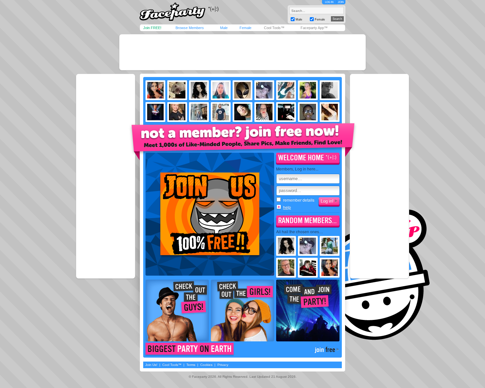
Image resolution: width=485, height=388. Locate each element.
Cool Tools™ (274, 28)
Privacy (222, 365)
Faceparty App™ (314, 28)
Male (224, 28)
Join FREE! (152, 28)
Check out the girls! (242, 310)
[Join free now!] (243, 141)
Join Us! (151, 365)
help (287, 207)
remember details (298, 200)
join (325, 349)
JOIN (341, 2)
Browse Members (190, 28)
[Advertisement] (242, 52)
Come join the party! (308, 310)
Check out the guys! (177, 310)
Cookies (206, 365)
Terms (190, 365)
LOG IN (329, 2)
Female (245, 28)
